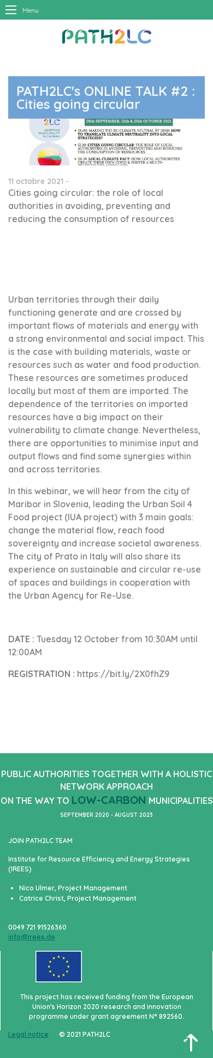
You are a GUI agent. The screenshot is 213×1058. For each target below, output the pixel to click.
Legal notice (28, 1034)
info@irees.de (31, 937)
